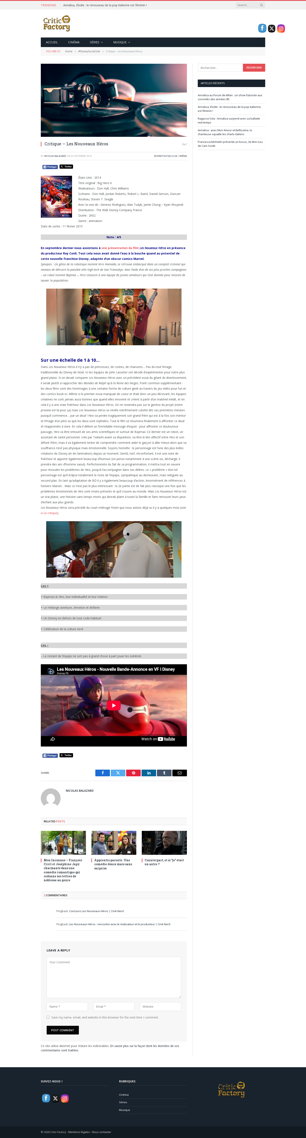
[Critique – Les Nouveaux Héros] (114, 100)
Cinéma (74, 42)
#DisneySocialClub (165, 155)
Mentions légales (79, 1132)
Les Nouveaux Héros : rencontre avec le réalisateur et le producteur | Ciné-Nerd (119, 924)
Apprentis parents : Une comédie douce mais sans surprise (113, 864)
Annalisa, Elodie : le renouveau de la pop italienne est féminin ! (105, 5)
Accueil (52, 42)
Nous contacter (101, 1132)
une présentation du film (120, 248)
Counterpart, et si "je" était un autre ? (164, 862)
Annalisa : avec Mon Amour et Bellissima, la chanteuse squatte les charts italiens (225, 132)
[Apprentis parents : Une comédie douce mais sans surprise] (114, 843)
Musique (120, 42)
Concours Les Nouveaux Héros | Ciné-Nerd (96, 911)
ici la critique (49, 513)
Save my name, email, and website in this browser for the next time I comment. (105, 1017)
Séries (94, 42)
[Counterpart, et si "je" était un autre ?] (164, 843)
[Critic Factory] (56, 23)
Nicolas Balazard (55, 155)
